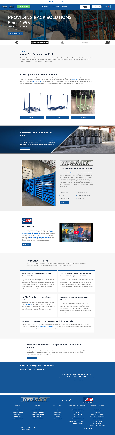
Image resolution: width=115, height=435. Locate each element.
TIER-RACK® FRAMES (77, 423)
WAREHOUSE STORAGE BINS (77, 419)
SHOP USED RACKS (46, 6)
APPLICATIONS (55, 6)
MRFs (88, 432)
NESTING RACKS (77, 416)
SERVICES (37, 409)
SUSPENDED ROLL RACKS (97, 414)
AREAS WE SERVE (17, 410)
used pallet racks (36, 81)
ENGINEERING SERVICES (38, 418)
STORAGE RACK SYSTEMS (77, 410)
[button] (112, 6)
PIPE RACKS (97, 410)
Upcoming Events (57, 418)
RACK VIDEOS (17, 416)
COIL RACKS (97, 412)
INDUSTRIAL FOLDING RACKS (97, 416)
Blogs (57, 409)
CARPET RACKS (97, 409)
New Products (57, 414)
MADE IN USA (17, 414)
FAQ (57, 410)
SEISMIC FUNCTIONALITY (37, 410)
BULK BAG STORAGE (97, 421)
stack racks (74, 79)
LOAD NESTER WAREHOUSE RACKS (76, 421)
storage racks (29, 304)
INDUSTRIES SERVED (18, 412)
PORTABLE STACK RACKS (77, 409)
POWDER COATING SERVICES (38, 414)
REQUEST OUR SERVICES (38, 412)
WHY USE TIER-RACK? (17, 419)
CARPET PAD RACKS (97, 418)
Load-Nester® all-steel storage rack (39, 237)
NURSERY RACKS (97, 423)
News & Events (58, 419)
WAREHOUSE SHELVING (97, 419)
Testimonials (57, 416)
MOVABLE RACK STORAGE (77, 418)
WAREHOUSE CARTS (77, 414)
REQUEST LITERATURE (17, 418)
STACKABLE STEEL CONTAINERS (97, 425)
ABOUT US (64, 6)
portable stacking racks (68, 172)
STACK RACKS (77, 412)
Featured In (57, 412)
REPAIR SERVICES (37, 416)
